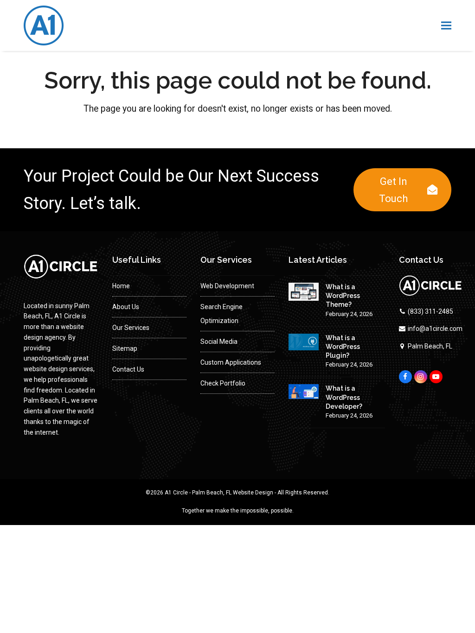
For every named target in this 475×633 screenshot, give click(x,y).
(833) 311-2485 (430, 311)
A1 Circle (176, 492)
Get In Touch (393, 189)
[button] (446, 26)
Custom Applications (230, 362)
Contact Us (128, 369)
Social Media (219, 341)
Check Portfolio (222, 383)
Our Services (130, 327)
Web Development (227, 286)
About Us (125, 306)
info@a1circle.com (435, 328)
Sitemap (124, 348)
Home (121, 286)
